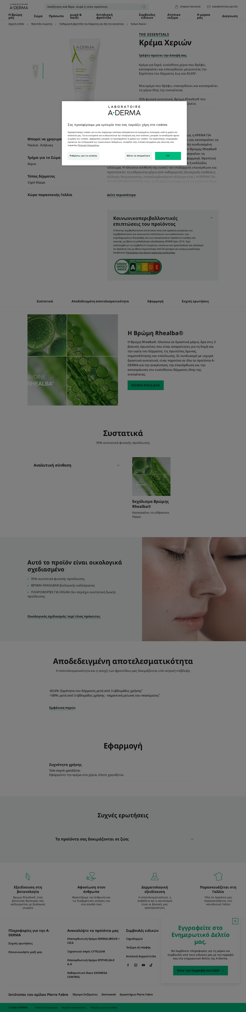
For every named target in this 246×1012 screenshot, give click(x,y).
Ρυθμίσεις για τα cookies (83, 156)
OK (168, 156)
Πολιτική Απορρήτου (88, 145)
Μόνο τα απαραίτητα (138, 156)
